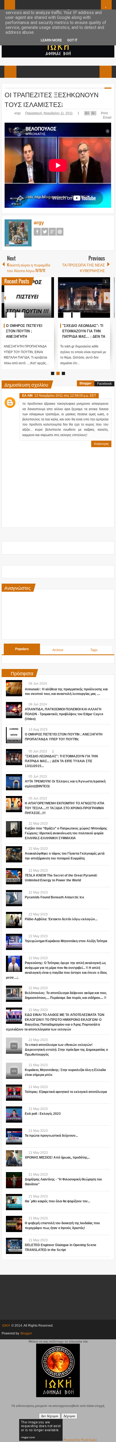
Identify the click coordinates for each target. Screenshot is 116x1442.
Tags (93, 650)
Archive (57, 650)
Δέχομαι (69, 1416)
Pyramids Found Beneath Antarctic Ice (54, 897)
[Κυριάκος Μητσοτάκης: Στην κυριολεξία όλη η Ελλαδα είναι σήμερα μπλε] (14, 1071)
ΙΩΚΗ (6, 1325)
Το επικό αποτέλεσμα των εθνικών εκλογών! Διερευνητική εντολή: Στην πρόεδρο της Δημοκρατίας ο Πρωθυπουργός (66, 1049)
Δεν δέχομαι (49, 1416)
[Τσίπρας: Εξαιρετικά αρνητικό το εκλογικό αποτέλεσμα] (14, 1093)
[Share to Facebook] (33, 302)
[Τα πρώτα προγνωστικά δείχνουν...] (14, 1136)
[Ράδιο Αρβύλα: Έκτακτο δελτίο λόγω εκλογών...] (14, 920)
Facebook (37, 232)
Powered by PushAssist (80, 1440)
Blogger (86, 383)
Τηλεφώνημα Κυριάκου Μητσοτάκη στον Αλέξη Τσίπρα (66, 941)
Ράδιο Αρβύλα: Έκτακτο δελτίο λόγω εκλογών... (61, 919)
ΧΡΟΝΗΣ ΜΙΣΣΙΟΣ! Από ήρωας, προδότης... (57, 1157)
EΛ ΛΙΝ (27, 395)
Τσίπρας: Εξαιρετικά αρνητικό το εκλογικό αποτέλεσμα (66, 1092)
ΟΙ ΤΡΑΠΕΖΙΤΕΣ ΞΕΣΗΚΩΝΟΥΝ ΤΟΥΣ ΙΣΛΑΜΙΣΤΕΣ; (51, 99)
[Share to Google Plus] (48, 302)
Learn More (51, 40)
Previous (5, 297)
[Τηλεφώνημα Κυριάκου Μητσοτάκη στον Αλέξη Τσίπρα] (14, 942)
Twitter (44, 232)
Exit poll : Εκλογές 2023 (43, 1114)
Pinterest (59, 232)
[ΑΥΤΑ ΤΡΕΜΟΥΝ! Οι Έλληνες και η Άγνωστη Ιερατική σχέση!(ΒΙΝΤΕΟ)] (14, 782)
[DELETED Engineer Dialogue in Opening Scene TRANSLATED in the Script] (14, 1246)
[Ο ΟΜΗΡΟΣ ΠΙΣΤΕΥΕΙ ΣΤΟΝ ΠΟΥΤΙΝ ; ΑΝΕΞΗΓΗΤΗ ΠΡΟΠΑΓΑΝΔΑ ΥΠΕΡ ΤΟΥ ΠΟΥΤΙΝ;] (28, 297)
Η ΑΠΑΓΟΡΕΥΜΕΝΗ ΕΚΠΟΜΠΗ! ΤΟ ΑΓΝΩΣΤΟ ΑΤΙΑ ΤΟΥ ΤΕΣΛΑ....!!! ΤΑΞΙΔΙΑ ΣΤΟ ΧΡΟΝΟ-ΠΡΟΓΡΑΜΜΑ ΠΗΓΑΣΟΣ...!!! (64, 808)
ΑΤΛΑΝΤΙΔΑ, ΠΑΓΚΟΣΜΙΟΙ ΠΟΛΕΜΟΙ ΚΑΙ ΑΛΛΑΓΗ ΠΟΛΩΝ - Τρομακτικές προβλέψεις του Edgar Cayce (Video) (64, 714)
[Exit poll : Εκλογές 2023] (14, 1114)
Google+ (52, 232)
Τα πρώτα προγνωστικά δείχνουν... (51, 1135)
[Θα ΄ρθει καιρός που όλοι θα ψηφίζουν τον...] (14, 1202)
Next (107, 297)
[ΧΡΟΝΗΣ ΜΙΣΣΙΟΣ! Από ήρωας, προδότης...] (14, 1158)
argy (18, 113)
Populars (22, 649)
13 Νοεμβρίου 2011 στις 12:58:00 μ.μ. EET (65, 395)
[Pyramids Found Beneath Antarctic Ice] (14, 898)
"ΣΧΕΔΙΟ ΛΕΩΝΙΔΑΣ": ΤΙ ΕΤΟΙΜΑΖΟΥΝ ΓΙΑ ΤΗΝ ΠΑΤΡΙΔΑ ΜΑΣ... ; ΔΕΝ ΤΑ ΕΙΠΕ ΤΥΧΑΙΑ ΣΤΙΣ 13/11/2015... (83, 336)
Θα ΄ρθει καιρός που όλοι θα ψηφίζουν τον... (57, 1201)
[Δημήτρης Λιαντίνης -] (14, 1180)
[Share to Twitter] (40, 302)
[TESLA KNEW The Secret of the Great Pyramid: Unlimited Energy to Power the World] (14, 876)
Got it (72, 40)
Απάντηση (101, 444)
